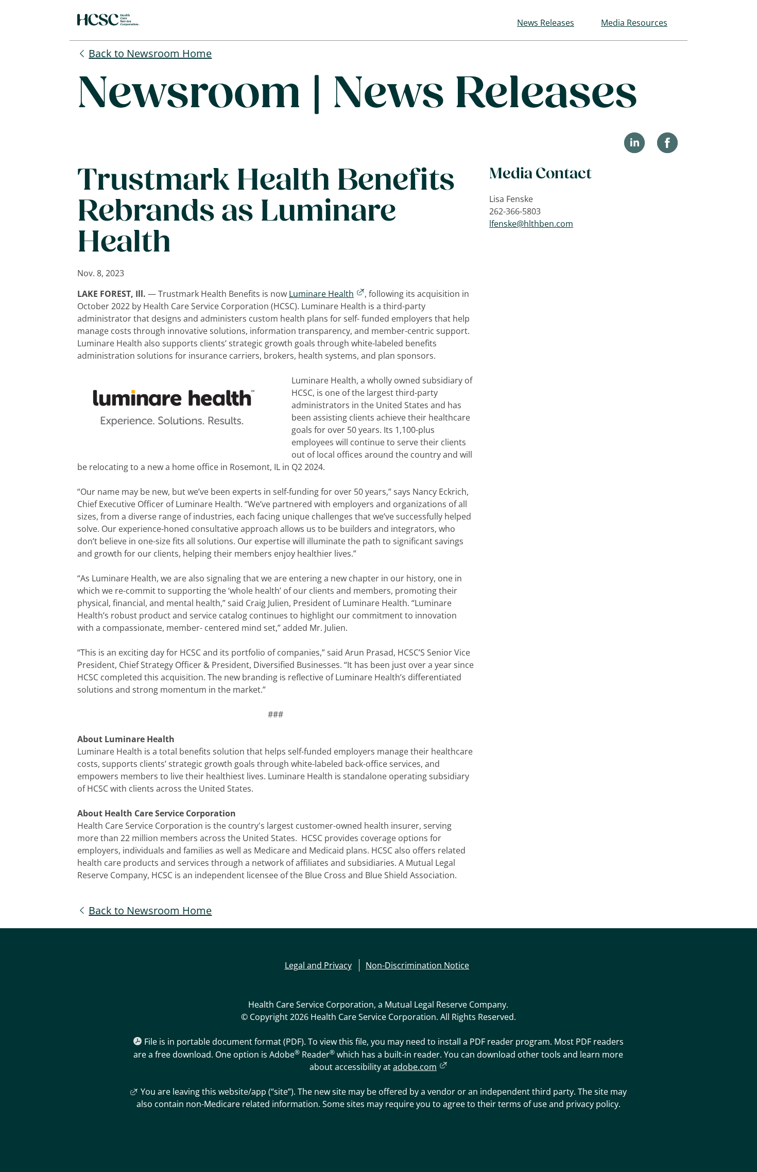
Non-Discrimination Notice (417, 965)
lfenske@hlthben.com (531, 223)
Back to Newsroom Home (150, 53)
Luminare (327, 293)
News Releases (545, 22)
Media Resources (634, 22)
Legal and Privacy (318, 965)
